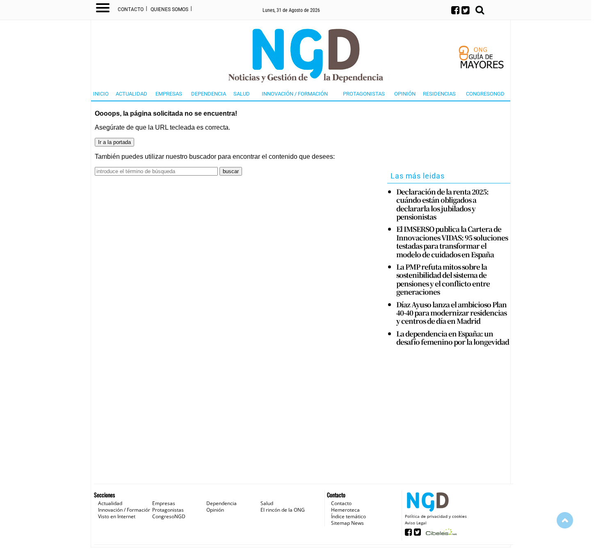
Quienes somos (169, 9)
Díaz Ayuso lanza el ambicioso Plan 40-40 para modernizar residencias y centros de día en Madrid (451, 312)
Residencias (439, 94)
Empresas (168, 94)
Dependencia (208, 94)
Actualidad (131, 94)
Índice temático (348, 516)
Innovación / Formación (295, 94)
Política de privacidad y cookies (436, 516)
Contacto (131, 9)
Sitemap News (347, 522)
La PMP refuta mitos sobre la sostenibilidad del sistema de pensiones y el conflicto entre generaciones (443, 279)
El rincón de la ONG (282, 509)
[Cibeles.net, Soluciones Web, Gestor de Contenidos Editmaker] (440, 534)
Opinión (405, 94)
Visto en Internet (116, 516)
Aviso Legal (416, 523)
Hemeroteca (345, 509)
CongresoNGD (485, 94)
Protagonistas (364, 94)
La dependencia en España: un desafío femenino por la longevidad (452, 337)
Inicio (101, 94)
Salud (241, 94)
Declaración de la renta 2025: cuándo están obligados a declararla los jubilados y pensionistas (442, 204)
